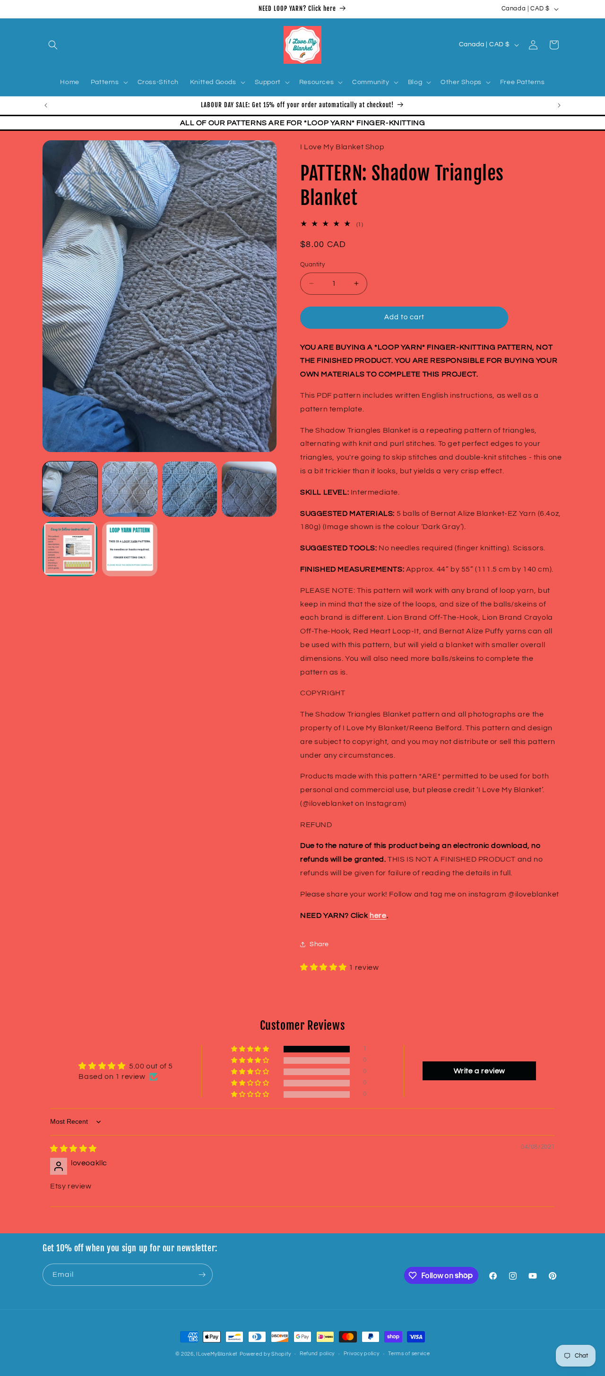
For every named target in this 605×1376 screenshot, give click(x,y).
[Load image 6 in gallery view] (129, 548)
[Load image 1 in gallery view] (70, 489)
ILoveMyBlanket (217, 1354)
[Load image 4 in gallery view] (249, 489)
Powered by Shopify (265, 1354)
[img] (73, 1149)
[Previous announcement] (45, 105)
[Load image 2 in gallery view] (129, 489)
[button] (53, 44)
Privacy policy (362, 1353)
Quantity (312, 264)
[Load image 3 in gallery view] (189, 489)
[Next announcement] (559, 105)
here (378, 915)
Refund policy (317, 1353)
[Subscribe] (201, 1275)
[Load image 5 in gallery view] (70, 548)
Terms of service (409, 1353)
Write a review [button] (479, 1071)
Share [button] (319, 944)
